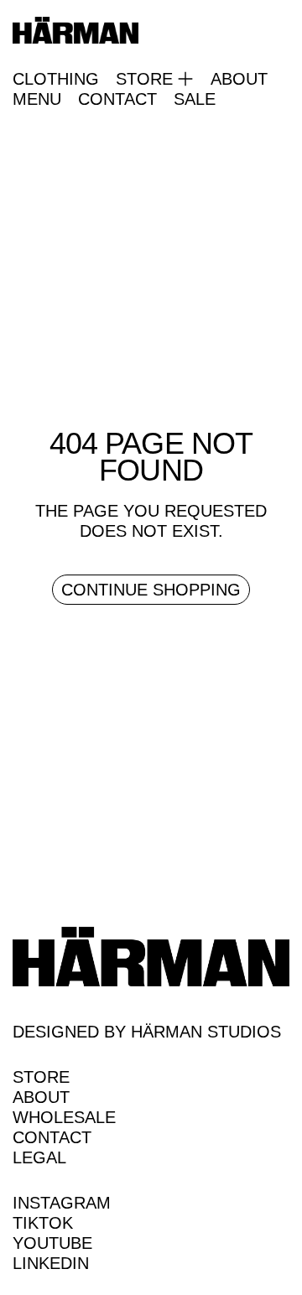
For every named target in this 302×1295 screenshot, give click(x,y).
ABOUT (239, 79)
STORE (41, 1077)
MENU (37, 99)
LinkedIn (51, 1263)
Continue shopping (151, 589)
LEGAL (39, 1157)
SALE (195, 99)
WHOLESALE (64, 1117)
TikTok (43, 1223)
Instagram (62, 1203)
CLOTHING (56, 79)
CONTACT (117, 99)
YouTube (52, 1243)
